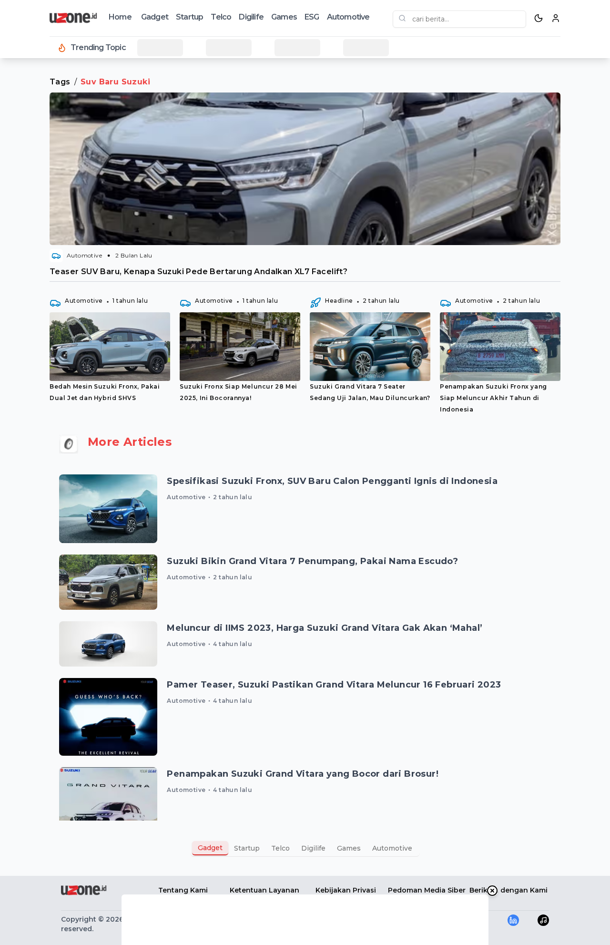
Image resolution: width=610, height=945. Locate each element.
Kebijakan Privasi (345, 890)
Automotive (348, 16)
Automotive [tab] (392, 848)
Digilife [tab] (313, 848)
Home (120, 16)
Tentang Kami (183, 890)
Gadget (154, 16)
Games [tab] (349, 848)
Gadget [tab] (210, 847)
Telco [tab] (280, 848)
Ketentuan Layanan (264, 890)
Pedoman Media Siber (427, 890)
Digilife (251, 16)
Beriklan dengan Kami (508, 890)
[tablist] (305, 848)
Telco (221, 16)
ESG (312, 16)
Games (284, 16)
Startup (189, 16)
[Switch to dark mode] (538, 18)
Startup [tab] (247, 848)
